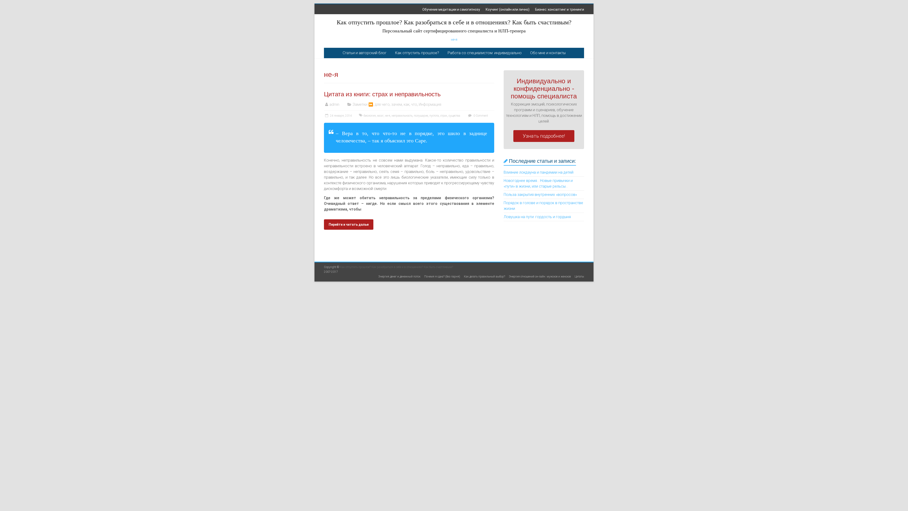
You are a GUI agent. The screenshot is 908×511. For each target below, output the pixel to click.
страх (443, 115)
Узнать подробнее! (544, 136)
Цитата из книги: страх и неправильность (382, 94)
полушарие (421, 115)
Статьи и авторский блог (365, 53)
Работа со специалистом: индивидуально (485, 53)
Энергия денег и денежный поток (399, 276)
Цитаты (579, 276)
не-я (454, 39)
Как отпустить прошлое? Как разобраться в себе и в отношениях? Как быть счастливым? (454, 22)
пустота (434, 115)
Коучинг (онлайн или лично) (507, 9)
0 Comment (480, 115)
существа (454, 115)
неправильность (402, 115)
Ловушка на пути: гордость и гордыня (537, 217)
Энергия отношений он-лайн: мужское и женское (540, 276)
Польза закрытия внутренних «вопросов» (540, 194)
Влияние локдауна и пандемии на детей (538, 172)
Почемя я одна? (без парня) (442, 276)
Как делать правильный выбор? (484, 276)
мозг (380, 115)
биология (370, 115)
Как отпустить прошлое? (417, 53)
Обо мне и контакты (548, 53)
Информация (430, 104)
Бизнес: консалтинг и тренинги (559, 9)
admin (334, 104)
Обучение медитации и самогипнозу (451, 9)
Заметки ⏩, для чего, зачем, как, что (385, 104)
